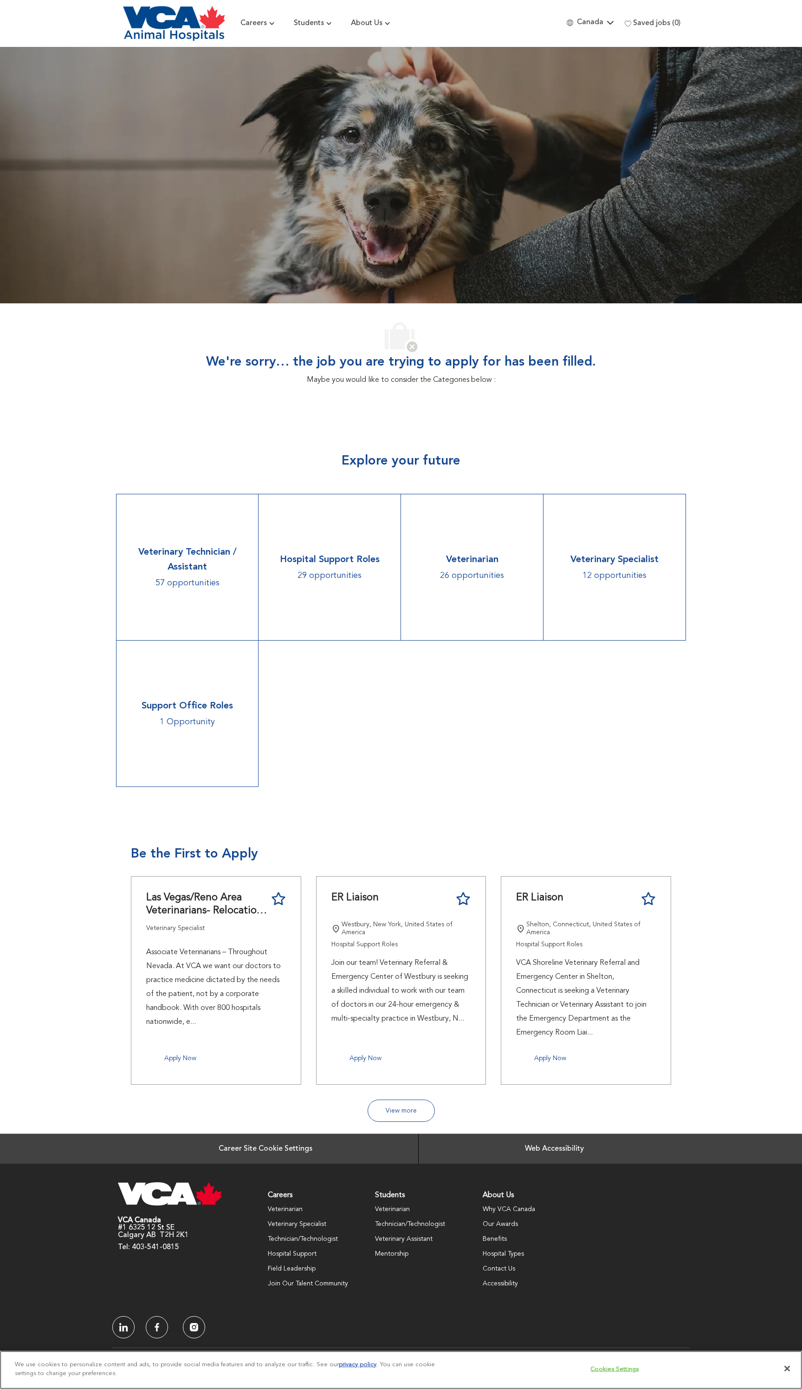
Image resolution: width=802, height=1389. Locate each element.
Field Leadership (292, 1268)
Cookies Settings (614, 1369)
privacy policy (357, 1365)
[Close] (787, 1368)
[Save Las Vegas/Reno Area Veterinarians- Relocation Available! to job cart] (278, 898)
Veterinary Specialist (297, 1224)
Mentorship (391, 1254)
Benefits (495, 1239)
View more (401, 1110)
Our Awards (500, 1224)
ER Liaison (355, 897)
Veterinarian (285, 1209)
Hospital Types (503, 1254)
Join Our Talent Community (308, 1283)
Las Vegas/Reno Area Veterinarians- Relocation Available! (204, 904)
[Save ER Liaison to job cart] (463, 898)
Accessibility (500, 1283)
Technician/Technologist (303, 1239)
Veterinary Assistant (404, 1239)
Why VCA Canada (509, 1209)
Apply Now (180, 1058)
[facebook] (123, 1327)
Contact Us (499, 1268)
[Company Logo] (174, 23)
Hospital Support (292, 1254)
